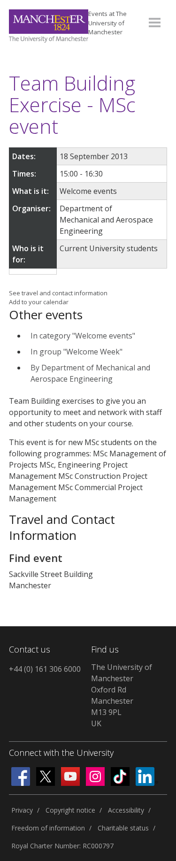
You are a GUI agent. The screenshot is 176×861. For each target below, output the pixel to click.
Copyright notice (70, 810)
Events (107, 22)
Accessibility (126, 810)
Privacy (22, 810)
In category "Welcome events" (83, 336)
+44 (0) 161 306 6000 (45, 669)
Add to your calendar (39, 302)
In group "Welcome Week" (76, 351)
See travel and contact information (58, 293)
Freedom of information (48, 827)
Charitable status (123, 827)
